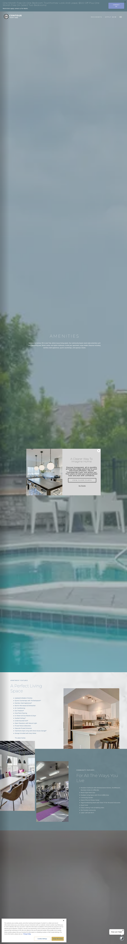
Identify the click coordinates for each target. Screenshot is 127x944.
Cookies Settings (42, 938)
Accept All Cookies (58, 938)
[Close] (64, 920)
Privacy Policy (27, 934)
